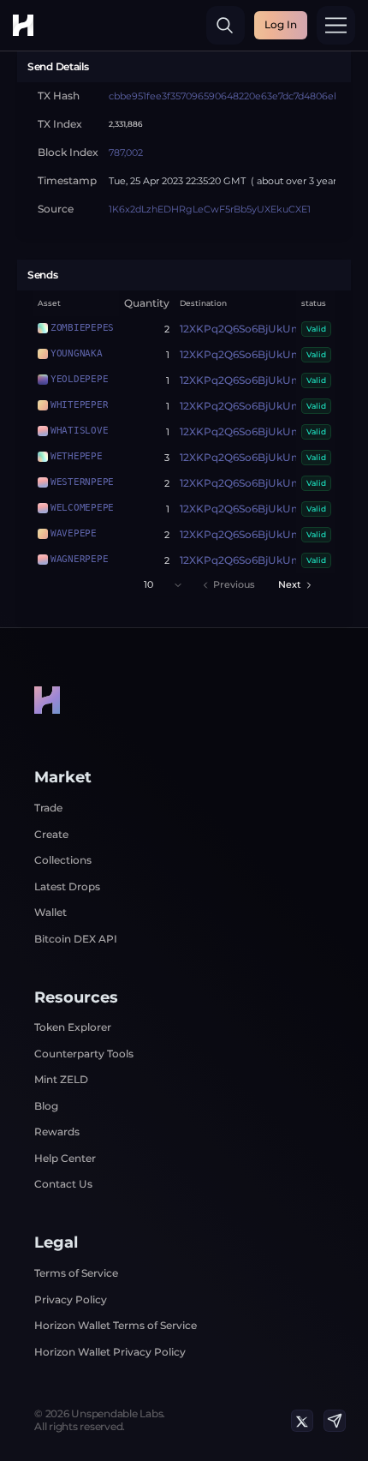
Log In (280, 24)
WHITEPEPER (79, 404)
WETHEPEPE (76, 456)
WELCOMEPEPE (82, 507)
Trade (48, 807)
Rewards (57, 1131)
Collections (63, 859)
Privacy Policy (70, 1299)
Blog (46, 1105)
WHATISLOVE (79, 430)
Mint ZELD (61, 1079)
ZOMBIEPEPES (82, 327)
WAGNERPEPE (79, 559)
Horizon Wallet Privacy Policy (110, 1351)
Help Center (65, 1158)
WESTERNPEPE (82, 481)
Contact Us (63, 1183)
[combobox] (163, 584)
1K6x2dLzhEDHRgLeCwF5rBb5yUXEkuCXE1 (210, 209)
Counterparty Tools (84, 1053)
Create (51, 834)
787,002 (126, 153)
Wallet (50, 912)
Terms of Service (76, 1272)
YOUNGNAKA (76, 353)
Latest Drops (67, 886)
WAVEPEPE (73, 533)
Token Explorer (72, 1027)
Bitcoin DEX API (75, 938)
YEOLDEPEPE (79, 379)
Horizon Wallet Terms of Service (115, 1325)
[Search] (225, 25)
